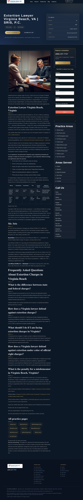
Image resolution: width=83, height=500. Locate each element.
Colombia (57, 234)
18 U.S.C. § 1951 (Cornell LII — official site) (33, 137)
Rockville (57, 213)
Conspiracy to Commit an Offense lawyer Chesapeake (27, 394)
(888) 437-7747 (61, 54)
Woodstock (57, 228)
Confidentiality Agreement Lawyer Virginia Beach (38, 399)
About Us (36, 1)
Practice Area (43, 1)
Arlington (57, 202)
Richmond (57, 207)
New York (57, 223)
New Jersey (58, 218)
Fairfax (56, 192)
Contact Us (54, 1)
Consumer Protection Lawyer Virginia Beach (17, 401)
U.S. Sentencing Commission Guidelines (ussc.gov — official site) (36, 140)
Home (31, 1)
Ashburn (57, 197)
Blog (49, 1)
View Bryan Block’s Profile (35, 239)
